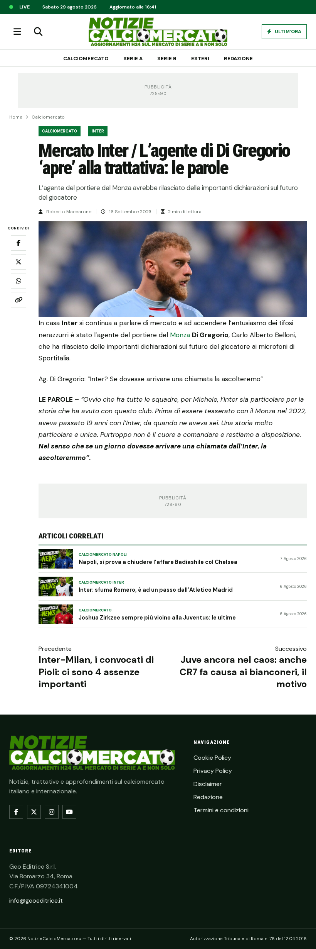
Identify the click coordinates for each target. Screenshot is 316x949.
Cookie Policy (212, 758)
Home (15, 117)
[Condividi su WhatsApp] (18, 281)
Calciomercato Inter (101, 582)
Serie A (133, 58)
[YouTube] (69, 812)
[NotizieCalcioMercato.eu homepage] (158, 31)
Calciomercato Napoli (103, 554)
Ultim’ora (287, 32)
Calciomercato (86, 58)
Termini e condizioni (221, 810)
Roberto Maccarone (68, 212)
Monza (180, 335)
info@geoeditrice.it (36, 900)
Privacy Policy (212, 771)
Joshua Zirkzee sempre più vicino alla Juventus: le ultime (157, 617)
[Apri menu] (17, 32)
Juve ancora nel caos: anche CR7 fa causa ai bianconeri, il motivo (243, 671)
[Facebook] (16, 812)
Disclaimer (207, 784)
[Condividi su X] (18, 262)
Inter (98, 131)
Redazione (238, 58)
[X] (34, 812)
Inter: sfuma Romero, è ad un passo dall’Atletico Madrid (156, 589)
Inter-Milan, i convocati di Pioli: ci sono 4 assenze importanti (96, 671)
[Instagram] (52, 812)
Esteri (200, 58)
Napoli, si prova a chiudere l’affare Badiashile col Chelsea (158, 562)
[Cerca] (38, 32)
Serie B (166, 58)
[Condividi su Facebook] (18, 243)
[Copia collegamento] (18, 299)
